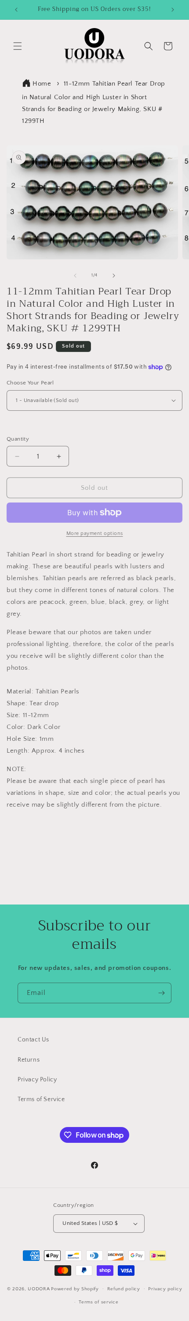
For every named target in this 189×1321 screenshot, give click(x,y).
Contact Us (33, 1039)
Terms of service (98, 1302)
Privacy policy (165, 1289)
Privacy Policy (37, 1079)
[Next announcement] (172, 9)
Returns (29, 1059)
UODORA (39, 1288)
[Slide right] (114, 275)
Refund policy (123, 1289)
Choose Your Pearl (30, 383)
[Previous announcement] (16, 9)
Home (42, 83)
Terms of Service (41, 1099)
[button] (17, 46)
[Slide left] (75, 275)
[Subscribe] (161, 993)
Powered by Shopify (75, 1288)
